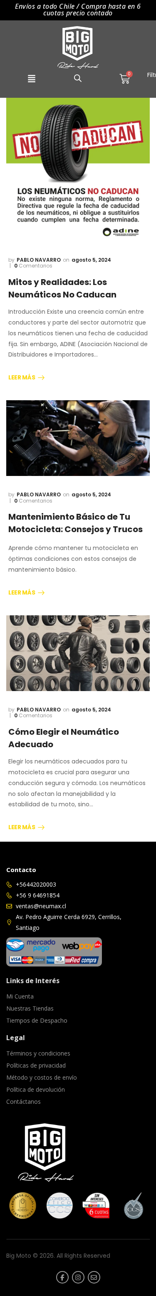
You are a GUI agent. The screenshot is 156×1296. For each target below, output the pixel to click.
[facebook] (62, 1277)
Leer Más (21, 378)
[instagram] (78, 1277)
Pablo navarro (39, 259)
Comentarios (33, 266)
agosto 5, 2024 (91, 259)
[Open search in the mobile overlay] (78, 78)
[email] (94, 1277)
